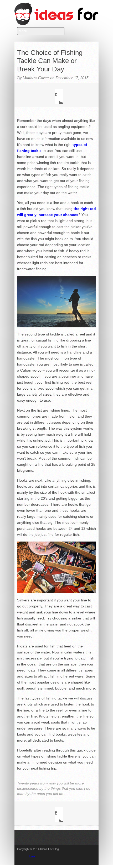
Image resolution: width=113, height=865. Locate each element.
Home (31, 856)
